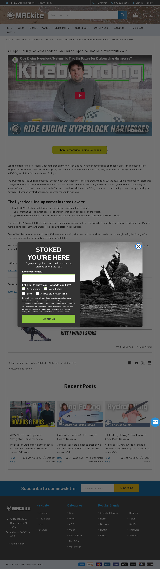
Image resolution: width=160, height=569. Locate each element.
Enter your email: (32, 271)
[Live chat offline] (155, 422)
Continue (49, 318)
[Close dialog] (138, 246)
